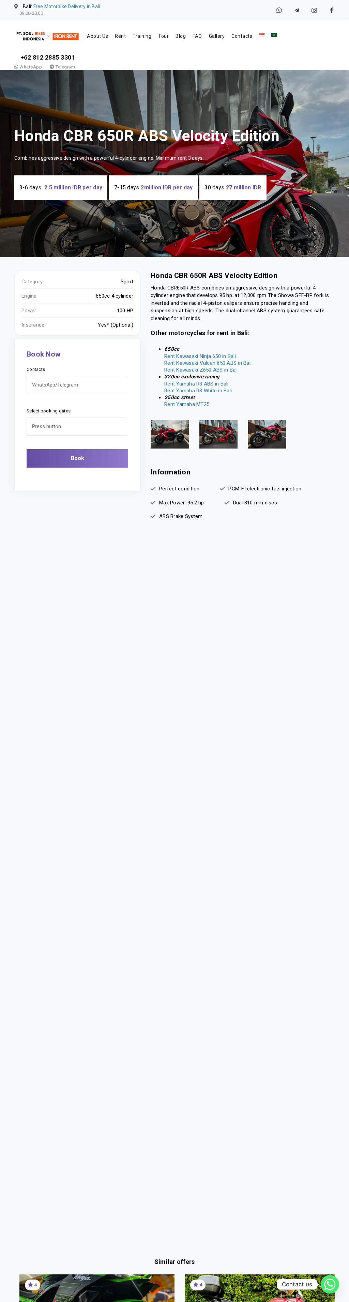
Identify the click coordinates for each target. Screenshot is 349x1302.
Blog (181, 36)
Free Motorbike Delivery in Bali (66, 6)
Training (142, 36)
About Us (97, 36)
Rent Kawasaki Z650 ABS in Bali (201, 370)
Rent (120, 36)
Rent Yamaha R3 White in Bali (198, 391)
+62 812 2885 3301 (47, 57)
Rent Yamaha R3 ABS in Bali (196, 384)
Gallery (217, 36)
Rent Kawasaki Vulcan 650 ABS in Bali (208, 363)
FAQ (197, 36)
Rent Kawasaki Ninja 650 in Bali (200, 356)
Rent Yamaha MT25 (186, 404)
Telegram (65, 66)
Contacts (241, 36)
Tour (163, 36)
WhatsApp (30, 66)
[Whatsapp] (330, 1284)
